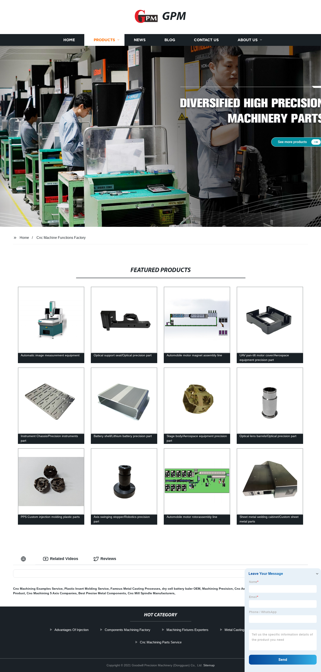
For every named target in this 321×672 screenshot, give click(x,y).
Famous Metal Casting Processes (135, 588)
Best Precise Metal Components (102, 593)
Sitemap (209, 665)
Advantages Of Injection (71, 630)
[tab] (24, 559)
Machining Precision (217, 588)
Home (69, 40)
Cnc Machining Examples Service (38, 588)
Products (104, 40)
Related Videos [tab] (64, 559)
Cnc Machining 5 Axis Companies (52, 593)
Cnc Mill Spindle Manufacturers (151, 593)
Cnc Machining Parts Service (160, 642)
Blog (169, 40)
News (140, 40)
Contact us (206, 40)
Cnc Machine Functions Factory (61, 238)
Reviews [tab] (108, 559)
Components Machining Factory (127, 630)
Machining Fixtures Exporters (187, 630)
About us (248, 40)
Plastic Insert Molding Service (86, 588)
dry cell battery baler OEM (181, 588)
